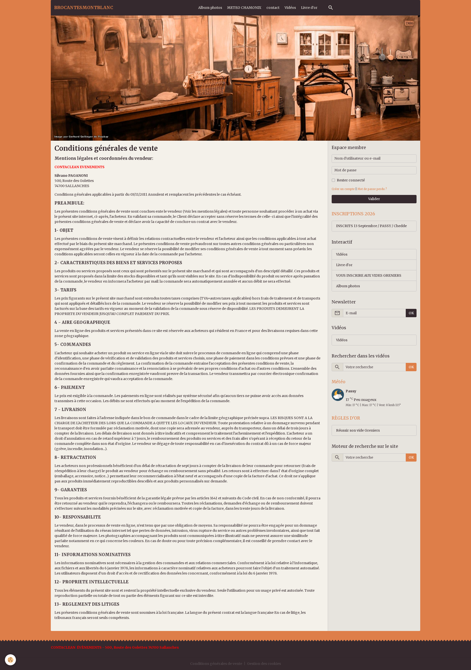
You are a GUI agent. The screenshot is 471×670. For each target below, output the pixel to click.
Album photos (210, 7)
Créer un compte (343, 189)
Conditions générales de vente (216, 663)
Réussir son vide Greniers (358, 430)
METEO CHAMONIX (244, 7)
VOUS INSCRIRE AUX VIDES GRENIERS (368, 275)
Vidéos (290, 7)
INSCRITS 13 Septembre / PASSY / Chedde (371, 226)
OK (411, 313)
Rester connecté (351, 180)
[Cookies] (10, 659)
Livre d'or (309, 7)
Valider (374, 199)
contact (272, 7)
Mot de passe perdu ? (372, 189)
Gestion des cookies (264, 663)
